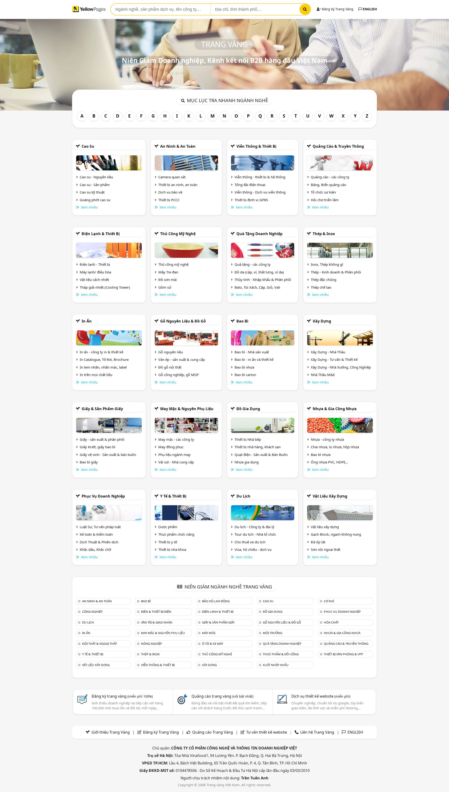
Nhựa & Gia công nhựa (335, 408)
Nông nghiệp (151, 643)
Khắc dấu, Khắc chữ (95, 549)
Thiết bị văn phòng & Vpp (343, 654)
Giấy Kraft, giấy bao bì (97, 446)
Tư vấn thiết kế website (267, 732)
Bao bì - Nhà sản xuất (252, 352)
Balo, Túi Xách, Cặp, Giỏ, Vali (257, 287)
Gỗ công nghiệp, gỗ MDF (178, 374)
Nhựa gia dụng (247, 462)
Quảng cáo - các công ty (330, 177)
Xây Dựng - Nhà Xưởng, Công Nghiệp (341, 367)
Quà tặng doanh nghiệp (259, 233)
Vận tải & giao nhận (156, 622)
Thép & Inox (324, 233)
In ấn (87, 321)
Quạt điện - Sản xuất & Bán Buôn (261, 454)
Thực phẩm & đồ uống (281, 654)
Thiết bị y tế (167, 542)
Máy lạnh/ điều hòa (95, 272)
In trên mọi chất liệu (96, 374)
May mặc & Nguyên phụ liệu (187, 408)
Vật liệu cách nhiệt (94, 279)
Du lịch (243, 496)
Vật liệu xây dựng (330, 496)
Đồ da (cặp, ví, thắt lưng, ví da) (259, 272)
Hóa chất (331, 622)
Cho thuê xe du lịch (250, 542)
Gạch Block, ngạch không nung (336, 534)
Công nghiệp (92, 611)
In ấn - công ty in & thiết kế (101, 352)
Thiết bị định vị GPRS (251, 199)
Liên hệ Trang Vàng (317, 732)
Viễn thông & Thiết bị (256, 146)
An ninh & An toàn (178, 146)
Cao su (88, 146)
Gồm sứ (164, 287)
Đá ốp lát (318, 542)
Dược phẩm (167, 526)
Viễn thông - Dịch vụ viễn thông (260, 192)
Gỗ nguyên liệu (170, 352)
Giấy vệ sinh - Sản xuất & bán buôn (108, 454)
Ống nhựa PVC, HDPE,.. (329, 462)
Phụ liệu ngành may (174, 454)
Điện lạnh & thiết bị (101, 233)
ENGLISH (369, 9)
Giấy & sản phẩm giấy (102, 408)
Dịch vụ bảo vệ (170, 192)
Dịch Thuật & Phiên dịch (99, 542)
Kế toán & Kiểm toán (96, 534)
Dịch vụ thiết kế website (320, 696)
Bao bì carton (245, 374)
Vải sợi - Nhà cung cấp (176, 462)
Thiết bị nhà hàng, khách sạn (258, 446)
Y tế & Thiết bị (173, 496)
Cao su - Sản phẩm (95, 184)
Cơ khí (329, 601)
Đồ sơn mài (167, 279)
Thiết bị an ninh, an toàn (177, 184)
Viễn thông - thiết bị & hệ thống (260, 177)
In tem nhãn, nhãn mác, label (103, 367)
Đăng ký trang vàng (122, 696)
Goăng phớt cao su (95, 199)
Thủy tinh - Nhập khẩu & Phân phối (263, 279)
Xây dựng (322, 321)
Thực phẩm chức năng (176, 534)
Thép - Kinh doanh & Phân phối (336, 272)
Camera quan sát (171, 177)
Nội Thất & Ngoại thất (99, 643)
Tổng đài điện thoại (250, 184)
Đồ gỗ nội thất (169, 367)
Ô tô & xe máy (212, 643)
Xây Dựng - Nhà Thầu (328, 352)
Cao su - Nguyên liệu (96, 177)
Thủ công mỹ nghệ (178, 233)
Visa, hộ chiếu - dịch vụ (253, 549)
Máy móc (209, 633)
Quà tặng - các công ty (253, 264)
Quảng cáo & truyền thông (338, 146)
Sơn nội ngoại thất (325, 549)
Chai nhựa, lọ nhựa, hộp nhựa (335, 446)
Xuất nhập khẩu (276, 665)
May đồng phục (171, 446)
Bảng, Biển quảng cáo (328, 184)
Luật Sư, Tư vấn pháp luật (100, 526)
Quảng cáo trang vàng (222, 696)
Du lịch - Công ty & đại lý (254, 526)
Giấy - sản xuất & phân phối (102, 439)
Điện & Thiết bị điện (156, 611)
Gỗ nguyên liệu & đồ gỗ (183, 321)
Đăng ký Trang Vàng (337, 9)
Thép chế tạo (321, 287)
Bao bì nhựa (244, 367)
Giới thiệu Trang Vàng (110, 732)
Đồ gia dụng (248, 408)
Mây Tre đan (168, 272)
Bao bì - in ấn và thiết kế (254, 359)
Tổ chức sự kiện (323, 192)
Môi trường (272, 633)
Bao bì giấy (89, 462)
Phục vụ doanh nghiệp (103, 496)
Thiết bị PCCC (169, 199)
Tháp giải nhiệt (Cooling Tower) (105, 287)
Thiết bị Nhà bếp (248, 439)
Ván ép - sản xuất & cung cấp (181, 359)
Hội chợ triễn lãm (325, 199)
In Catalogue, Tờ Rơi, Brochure (104, 359)
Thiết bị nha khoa (172, 549)
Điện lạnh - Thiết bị (95, 264)
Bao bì (242, 321)
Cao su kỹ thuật (92, 192)
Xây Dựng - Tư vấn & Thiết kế (334, 359)
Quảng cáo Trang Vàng (212, 732)
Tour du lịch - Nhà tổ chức (255, 534)
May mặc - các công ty (176, 439)
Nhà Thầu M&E (323, 374)
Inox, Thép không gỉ (327, 264)
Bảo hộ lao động (216, 601)
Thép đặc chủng (323, 279)
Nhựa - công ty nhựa (327, 439)
